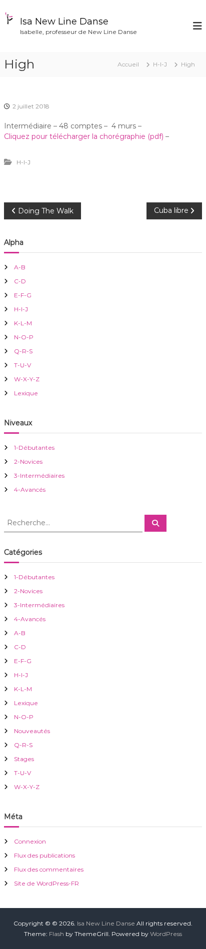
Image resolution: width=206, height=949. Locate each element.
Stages (24, 759)
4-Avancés (30, 489)
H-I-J (160, 64)
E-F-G (23, 295)
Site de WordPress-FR (46, 883)
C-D (20, 281)
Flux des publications (44, 855)
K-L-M (23, 323)
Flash (56, 934)
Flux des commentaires (49, 869)
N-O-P (24, 337)
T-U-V (22, 365)
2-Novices (28, 461)
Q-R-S (23, 351)
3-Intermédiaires (39, 475)
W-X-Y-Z (27, 379)
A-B (20, 267)
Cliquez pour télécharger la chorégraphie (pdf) (84, 136)
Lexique (26, 393)
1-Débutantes (34, 447)
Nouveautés (32, 731)
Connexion (30, 841)
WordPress (166, 934)
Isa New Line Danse (64, 21)
